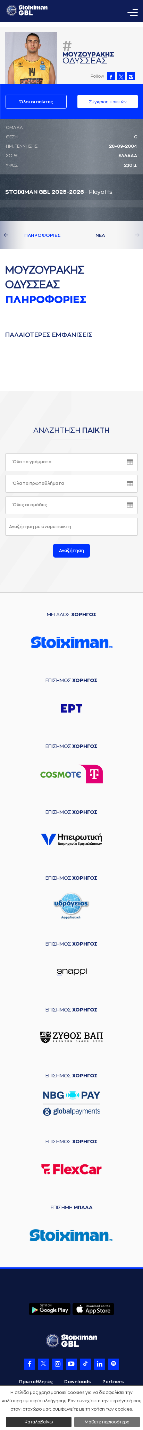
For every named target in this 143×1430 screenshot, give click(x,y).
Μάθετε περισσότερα (107, 1422)
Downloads (77, 1381)
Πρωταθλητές (36, 1381)
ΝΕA (100, 235)
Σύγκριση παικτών (108, 102)
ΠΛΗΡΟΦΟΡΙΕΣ (42, 235)
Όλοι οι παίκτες (36, 102)
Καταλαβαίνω (39, 1422)
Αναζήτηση (71, 551)
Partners (113, 1381)
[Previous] (14, 235)
